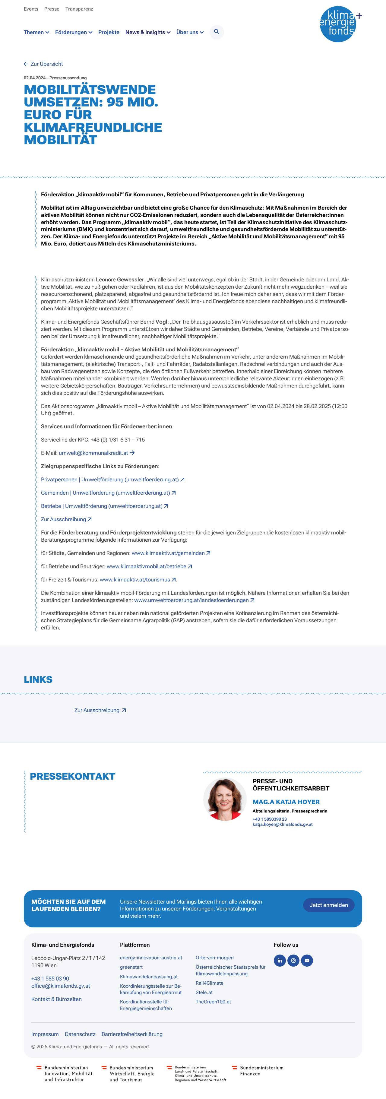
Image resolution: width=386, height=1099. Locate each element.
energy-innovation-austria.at (151, 958)
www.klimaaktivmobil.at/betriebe (146, 566)
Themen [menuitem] (34, 32)
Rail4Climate (209, 983)
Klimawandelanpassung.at (149, 977)
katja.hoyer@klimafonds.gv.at (283, 824)
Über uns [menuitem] (187, 32)
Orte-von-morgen (215, 958)
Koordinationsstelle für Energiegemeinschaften (146, 1005)
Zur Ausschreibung (63, 519)
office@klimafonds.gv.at (60, 986)
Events (31, 9)
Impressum (45, 1034)
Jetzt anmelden (329, 905)
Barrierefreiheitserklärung (132, 1034)
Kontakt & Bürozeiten (56, 999)
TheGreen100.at (213, 1002)
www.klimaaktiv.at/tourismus (135, 579)
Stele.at (204, 992)
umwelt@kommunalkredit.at (93, 453)
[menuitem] (217, 32)
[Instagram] (293, 960)
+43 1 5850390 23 (270, 819)
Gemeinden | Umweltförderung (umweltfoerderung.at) (105, 492)
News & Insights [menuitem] (145, 32)
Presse (51, 9)
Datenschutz (80, 1034)
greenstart (131, 967)
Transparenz (79, 9)
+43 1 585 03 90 (50, 978)
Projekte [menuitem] (108, 32)
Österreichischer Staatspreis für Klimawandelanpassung (231, 970)
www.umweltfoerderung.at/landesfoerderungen (191, 600)
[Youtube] (307, 960)
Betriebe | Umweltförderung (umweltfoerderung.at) (102, 506)
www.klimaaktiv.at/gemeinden (168, 553)
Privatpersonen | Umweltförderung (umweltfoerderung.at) (110, 479)
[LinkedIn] (280, 960)
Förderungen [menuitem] (71, 32)
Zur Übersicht (46, 64)
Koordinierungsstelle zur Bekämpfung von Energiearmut (151, 989)
